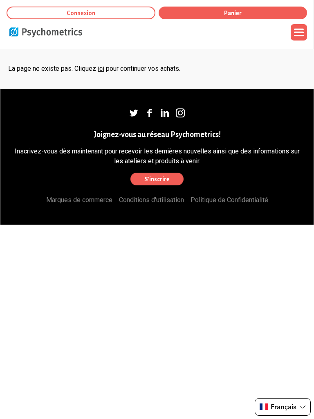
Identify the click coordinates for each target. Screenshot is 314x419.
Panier (233, 13)
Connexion (81, 13)
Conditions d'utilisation (151, 200)
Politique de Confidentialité (229, 200)
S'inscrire (157, 179)
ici (101, 68)
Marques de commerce (79, 200)
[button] (283, 407)
